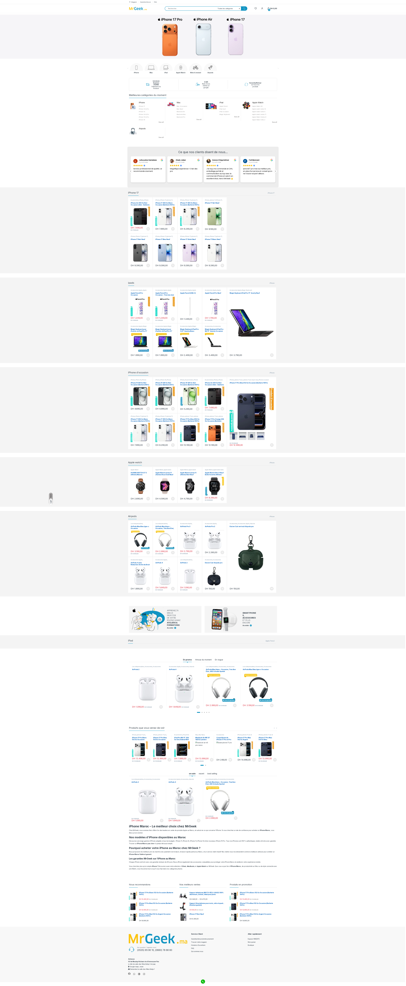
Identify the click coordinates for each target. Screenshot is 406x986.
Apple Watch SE (257, 106)
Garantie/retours (145, 2)
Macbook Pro (181, 117)
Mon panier (252, 942)
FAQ (155, 2)
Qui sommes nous (197, 951)
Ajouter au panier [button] (147, 229)
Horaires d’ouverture (198, 945)
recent (201, 773)
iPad (221, 102)
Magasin (134, 2)
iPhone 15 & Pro (144, 117)
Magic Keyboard (224, 114)
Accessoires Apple (136, 290)
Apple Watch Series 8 (259, 117)
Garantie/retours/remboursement (202, 939)
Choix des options (229, 760)
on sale (192, 773)
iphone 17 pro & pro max (189, 416)
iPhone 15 (138, 380)
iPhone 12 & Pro (144, 109)
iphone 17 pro (189, 416)
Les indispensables (137, 523)
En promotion (135, 200)
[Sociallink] (129, 974)
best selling (212, 773)
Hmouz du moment (203, 660)
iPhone (142, 102)
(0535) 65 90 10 (145, 950)
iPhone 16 (142, 120)
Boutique (251, 945)
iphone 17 (169, 200)
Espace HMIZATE (254, 939)
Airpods (142, 128)
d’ (183, 866)
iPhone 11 (142, 106)
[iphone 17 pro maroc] (234, 436)
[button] (275, 171)
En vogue (219, 660)
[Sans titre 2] (252, 556)
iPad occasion (224, 111)
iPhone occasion (264, 380)
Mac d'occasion (182, 106)
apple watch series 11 (259, 114)
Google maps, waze (136, 966)
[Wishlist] (255, 9)
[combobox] (190, 8)
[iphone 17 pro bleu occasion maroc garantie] (252, 410)
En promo (187, 660)
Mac (179, 102)
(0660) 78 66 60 (163, 950)
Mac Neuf (180, 109)
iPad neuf (222, 109)
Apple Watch (257, 102)
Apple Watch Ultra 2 (258, 120)
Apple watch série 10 (259, 109)
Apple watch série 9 (258, 111)
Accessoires (209, 326)
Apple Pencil (223, 106)
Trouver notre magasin (199, 942)
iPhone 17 (271, 193)
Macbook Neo (181, 114)
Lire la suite (272, 588)
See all (161, 122)
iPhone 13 (142, 111)
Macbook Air (181, 111)
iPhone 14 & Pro (144, 114)
